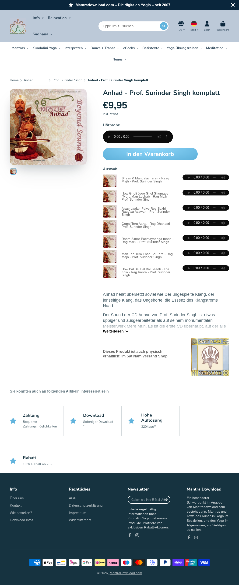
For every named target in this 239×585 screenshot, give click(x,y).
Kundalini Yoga (44, 48)
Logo (18, 26)
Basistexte (150, 48)
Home (14, 80)
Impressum (77, 513)
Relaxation (57, 17)
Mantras (18, 48)
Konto (207, 26)
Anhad (28, 80)
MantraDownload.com (126, 573)
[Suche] (164, 26)
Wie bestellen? (21, 513)
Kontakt (15, 505)
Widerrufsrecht (80, 520)
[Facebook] (130, 535)
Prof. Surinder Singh (67, 80)
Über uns (17, 498)
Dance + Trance (103, 48)
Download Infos (21, 520)
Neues (117, 59)
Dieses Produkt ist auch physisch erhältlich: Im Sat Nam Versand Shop (135, 353)
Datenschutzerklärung (85, 505)
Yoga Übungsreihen (182, 48)
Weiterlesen (113, 331)
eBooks (129, 48)
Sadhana (40, 34)
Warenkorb (223, 26)
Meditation (215, 48)
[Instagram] (137, 535)
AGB (72, 498)
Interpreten (73, 48)
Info (36, 17)
